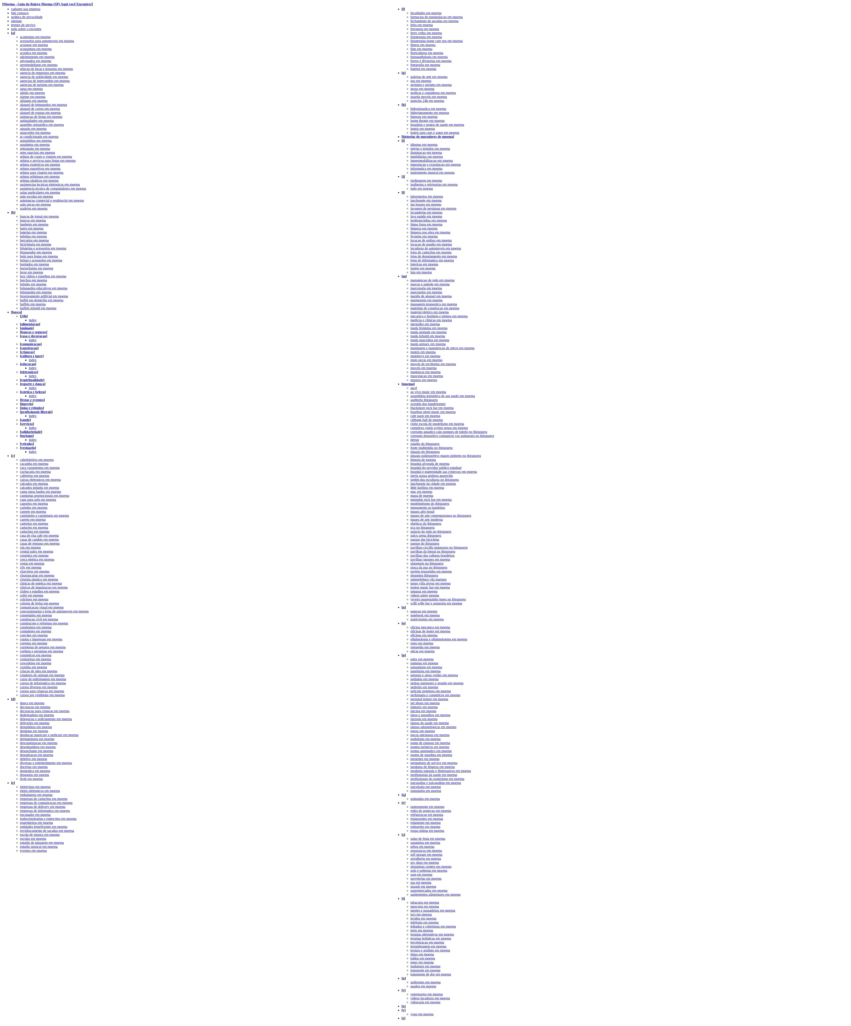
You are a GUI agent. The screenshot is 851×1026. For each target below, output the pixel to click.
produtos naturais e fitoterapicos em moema (440, 771)
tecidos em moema (423, 918)
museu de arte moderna (426, 519)
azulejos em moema (33, 208)
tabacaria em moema (424, 902)
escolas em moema (33, 839)
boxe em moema (31, 272)
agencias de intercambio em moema (45, 81)
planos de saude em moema (429, 723)
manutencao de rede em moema (432, 280)
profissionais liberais (36, 412)
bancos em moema (33, 220)
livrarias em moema (424, 236)
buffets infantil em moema (38, 308)
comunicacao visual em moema (42, 607)
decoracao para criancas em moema (44, 711)
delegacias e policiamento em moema (46, 719)
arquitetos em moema (35, 144)
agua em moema (31, 89)
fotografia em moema (425, 65)
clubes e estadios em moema (39, 591)
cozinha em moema (33, 667)
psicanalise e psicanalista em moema (435, 783)
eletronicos (29, 372)
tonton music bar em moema (430, 587)
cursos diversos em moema (38, 687)
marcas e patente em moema (430, 284)
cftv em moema (30, 567)
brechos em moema (33, 280)
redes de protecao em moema (430, 811)
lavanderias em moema (426, 212)
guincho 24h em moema (427, 101)
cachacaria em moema (35, 472)
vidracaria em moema (425, 1002)
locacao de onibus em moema (431, 240)
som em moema (421, 874)
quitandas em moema (425, 799)
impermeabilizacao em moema (431, 160)
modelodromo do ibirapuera (429, 503)
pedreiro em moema (424, 687)
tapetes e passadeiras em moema (432, 910)
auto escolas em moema (36, 196)
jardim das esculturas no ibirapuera (434, 480)
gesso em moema (422, 89)
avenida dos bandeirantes (427, 404)
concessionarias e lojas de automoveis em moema (54, 611)
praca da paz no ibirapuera (428, 567)
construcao (29, 348)
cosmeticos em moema (35, 655)
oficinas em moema (423, 635)
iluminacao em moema (426, 152)
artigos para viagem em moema (41, 172)
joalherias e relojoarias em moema (434, 184)
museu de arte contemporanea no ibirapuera (440, 515)
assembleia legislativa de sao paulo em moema (442, 396)
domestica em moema (35, 771)
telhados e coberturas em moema (433, 926)
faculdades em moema (425, 13)
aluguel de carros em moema (40, 109)
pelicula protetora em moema (430, 691)
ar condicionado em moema (39, 136)
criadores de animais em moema (42, 675)
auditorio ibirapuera (424, 400)
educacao (28, 364)
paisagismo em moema (426, 667)
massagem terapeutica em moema (433, 304)
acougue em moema (34, 45)
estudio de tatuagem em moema (42, 843)
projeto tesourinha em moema (431, 571)
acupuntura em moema (36, 49)
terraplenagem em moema (428, 946)
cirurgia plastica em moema (39, 579)
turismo (27, 436)
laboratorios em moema (426, 196)
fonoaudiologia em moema (429, 57)
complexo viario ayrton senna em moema (439, 428)
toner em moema (422, 962)
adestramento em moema (37, 57)
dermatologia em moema (37, 739)
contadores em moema (35, 631)
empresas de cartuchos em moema (43, 799)
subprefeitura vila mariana (428, 579)
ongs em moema (421, 643)
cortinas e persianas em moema (41, 651)
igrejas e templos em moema (430, 148)
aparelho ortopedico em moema (42, 125)
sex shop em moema (424, 862)
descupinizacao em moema (38, 743)
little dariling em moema (427, 488)
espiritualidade (32, 380)
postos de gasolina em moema (431, 755)
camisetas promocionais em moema (44, 495)
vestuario (28, 448)
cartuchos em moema (34, 531)
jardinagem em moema (426, 180)
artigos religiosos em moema (40, 176)
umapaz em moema (423, 591)
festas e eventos (32, 400)
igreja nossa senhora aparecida (431, 476)
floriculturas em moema (426, 53)
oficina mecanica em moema (430, 627)
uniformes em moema (425, 982)
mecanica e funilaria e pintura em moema (439, 316)
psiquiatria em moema (425, 791)
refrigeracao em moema (426, 815)
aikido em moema (32, 93)
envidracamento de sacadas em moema (47, 831)
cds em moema (30, 547)
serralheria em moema (425, 858)
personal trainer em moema (429, 699)
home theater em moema (427, 121)
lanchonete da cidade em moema (433, 484)
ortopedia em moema (425, 647)
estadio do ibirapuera (424, 444)
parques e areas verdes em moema (434, 675)
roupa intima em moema (427, 831)
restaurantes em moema (426, 819)
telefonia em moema (424, 922)
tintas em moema (422, 954)
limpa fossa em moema (426, 224)
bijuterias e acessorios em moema (43, 248)
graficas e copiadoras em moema (433, 93)
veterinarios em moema (426, 994)
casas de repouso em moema (40, 543)
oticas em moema (422, 651)
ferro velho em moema (426, 33)
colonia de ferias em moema (39, 603)
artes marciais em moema (37, 152)
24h (24, 316)
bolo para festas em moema (39, 256)
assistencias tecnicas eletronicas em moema (50, 184)
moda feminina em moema (428, 328)
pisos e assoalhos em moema (430, 715)
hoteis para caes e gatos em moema (434, 133)
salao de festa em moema (427, 839)
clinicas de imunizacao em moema (44, 587)
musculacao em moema (426, 376)
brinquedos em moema (36, 292)
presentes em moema (424, 759)
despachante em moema (36, 751)
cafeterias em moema (34, 476)
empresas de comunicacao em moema (46, 803)
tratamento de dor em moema (430, 974)
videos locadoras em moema (430, 998)
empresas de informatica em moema (45, 811)
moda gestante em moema (428, 332)
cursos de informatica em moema (43, 683)
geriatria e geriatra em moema (431, 85)
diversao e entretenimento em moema (46, 763)
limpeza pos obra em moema (430, 232)
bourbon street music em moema (433, 412)
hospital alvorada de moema (429, 464)
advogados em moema (35, 61)
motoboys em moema (425, 356)
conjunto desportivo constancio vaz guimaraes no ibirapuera (452, 436)
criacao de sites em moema (38, 671)
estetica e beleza (33, 392)
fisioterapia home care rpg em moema (436, 41)
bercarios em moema (34, 240)
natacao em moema (423, 611)
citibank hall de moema (426, 420)
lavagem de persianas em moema (433, 208)
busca (16, 312)
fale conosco (20, 13)
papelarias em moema (425, 671)
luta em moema (421, 272)
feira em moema (421, 25)
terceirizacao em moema (427, 942)
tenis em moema (421, 930)
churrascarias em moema (37, 575)
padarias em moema (424, 663)
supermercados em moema (428, 890)
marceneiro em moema (426, 292)
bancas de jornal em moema (39, 216)
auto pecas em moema (35, 204)
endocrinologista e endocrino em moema (48, 819)
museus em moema (423, 380)
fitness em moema (422, 45)
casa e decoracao (33, 336)
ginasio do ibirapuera (425, 452)
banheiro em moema (34, 224)
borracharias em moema (36, 268)
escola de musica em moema (40, 835)
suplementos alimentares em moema (435, 894)
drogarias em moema (34, 775)
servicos (27, 424)
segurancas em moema (426, 850)
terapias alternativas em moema (432, 934)
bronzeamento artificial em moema (44, 296)
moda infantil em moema (427, 336)
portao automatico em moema (431, 751)
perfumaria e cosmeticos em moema (435, 695)
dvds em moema (31, 779)
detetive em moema (33, 759)
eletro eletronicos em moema (40, 791)
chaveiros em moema (34, 571)
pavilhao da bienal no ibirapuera (432, 551)
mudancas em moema (425, 372)
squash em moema (423, 886)
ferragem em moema (424, 29)
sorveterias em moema (425, 878)
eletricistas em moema (35, 787)
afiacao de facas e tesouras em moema (46, 69)
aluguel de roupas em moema (40, 113)
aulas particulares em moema (40, 192)
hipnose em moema (423, 117)
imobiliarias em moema (426, 156)
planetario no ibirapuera (426, 563)
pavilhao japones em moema (430, 559)
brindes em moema (33, 284)
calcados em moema (34, 484)
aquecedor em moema (35, 133)
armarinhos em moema (36, 140)
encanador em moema (35, 815)
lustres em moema (422, 268)
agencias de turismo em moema (42, 85)
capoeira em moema (34, 503)
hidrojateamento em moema (429, 113)
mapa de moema (421, 495)
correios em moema (33, 643)
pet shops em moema (425, 703)
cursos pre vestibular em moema (42, 695)
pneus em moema (422, 731)
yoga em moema (421, 1014)
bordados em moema (34, 264)
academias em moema (35, 37)
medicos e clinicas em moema (431, 320)
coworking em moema (35, 663)
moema (408, 384)
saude (25, 420)
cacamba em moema (34, 464)
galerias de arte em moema (428, 77)
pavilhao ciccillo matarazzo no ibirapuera (439, 547)
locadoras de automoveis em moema (435, 248)
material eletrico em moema (429, 312)
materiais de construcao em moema (434, 308)
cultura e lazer (32, 356)
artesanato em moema (35, 148)
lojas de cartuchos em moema (430, 252)
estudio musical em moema (39, 846)
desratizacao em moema (36, 755)
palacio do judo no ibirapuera (430, 531)
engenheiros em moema (36, 823)
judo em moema (421, 188)
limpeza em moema (423, 228)
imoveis (26, 404)
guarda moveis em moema (428, 97)
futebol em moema (423, 69)
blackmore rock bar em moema (432, 408)
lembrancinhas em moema (428, 220)
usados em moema (423, 986)
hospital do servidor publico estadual (435, 468)
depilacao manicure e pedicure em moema (49, 735)
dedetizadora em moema (37, 715)
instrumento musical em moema (432, 172)
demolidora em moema (36, 727)
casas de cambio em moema (39, 539)
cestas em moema (32, 563)
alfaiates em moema (33, 101)
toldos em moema (422, 958)
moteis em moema (423, 352)
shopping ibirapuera (424, 575)
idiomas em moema (423, 144)
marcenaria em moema (426, 288)
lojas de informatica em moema (432, 260)
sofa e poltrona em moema (428, 870)
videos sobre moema (424, 595)
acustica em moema (33, 53)
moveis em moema (423, 368)
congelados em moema (36, 615)
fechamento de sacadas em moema (434, 21)
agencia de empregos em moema (42, 73)
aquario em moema (33, 129)
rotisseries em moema (425, 827)
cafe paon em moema (425, 416)
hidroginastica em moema (428, 109)
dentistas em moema (34, 731)
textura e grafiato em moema (430, 950)
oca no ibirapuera (422, 527)
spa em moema (420, 882)
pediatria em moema (424, 679)
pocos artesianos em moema (429, 735)
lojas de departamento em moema (433, 256)
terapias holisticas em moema (430, 938)
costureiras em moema (35, 659)
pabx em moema (421, 659)
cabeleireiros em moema (37, 460)
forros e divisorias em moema (430, 61)
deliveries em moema (34, 723)
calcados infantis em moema (39, 488)
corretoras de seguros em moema (43, 647)
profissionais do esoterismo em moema (437, 779)
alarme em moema (32, 97)
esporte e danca (32, 384)
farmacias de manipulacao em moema (436, 17)
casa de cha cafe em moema (39, 535)
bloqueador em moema (36, 252)
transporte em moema (425, 970)
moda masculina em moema (429, 340)
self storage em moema (426, 854)
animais (27, 328)
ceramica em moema (34, 555)
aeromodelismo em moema (38, 65)
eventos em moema (33, 850)
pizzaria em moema (423, 719)
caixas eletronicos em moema (40, 480)
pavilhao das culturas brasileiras (432, 555)
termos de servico (23, 25)
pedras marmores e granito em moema (436, 683)
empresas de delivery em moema (42, 807)
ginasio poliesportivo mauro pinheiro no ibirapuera (445, 456)
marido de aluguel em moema (431, 296)
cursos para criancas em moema (42, 691)
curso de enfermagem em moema (43, 679)
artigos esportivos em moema (40, 168)
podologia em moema (425, 739)
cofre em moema (31, 595)
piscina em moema (423, 711)
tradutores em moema (425, 966)
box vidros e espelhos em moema (43, 276)
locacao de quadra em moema (431, 244)
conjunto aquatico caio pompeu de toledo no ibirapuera (448, 432)
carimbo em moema (33, 507)
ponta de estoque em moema (430, 743)
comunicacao (31, 344)
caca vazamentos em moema (40, 468)
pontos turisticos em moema (429, 747)
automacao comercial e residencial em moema (52, 200)
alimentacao (30, 324)
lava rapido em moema (426, 216)
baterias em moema (33, 232)
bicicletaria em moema (35, 244)
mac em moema (421, 491)
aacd (413, 388)
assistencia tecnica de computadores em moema (53, 188)
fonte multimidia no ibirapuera (431, 448)
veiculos (27, 444)
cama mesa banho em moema (40, 491)
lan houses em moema (425, 204)
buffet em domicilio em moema (41, 300)
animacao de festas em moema (41, 117)
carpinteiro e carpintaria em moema (44, 515)
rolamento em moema (425, 823)
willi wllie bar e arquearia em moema (436, 603)
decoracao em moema (35, 707)
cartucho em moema (34, 527)
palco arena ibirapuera (425, 535)
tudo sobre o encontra (26, 29)
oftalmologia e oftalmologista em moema (438, 639)
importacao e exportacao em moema (435, 164)
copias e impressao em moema (41, 639)
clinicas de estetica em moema (41, 583)
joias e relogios (32, 408)
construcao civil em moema (39, 619)
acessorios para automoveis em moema (47, 41)
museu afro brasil (422, 511)
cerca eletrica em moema (37, 559)
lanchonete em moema (426, 200)
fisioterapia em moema (426, 37)
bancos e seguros (33, 332)
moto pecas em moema (426, 360)
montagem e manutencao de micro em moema (442, 348)
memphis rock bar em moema (431, 499)
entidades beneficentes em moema (43, 827)
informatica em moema (426, 168)
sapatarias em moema (425, 843)
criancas (27, 352)
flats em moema (421, 49)
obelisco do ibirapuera (425, 523)
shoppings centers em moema (430, 866)
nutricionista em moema (427, 619)
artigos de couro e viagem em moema (46, 156)
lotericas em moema (424, 264)
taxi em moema (421, 914)
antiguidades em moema (37, 121)
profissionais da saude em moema (433, 775)
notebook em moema (425, 615)
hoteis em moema (422, 129)
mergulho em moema (425, 324)
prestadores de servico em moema (433, 763)
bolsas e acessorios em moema (41, 260)
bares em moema (31, 228)
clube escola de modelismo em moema (437, 424)
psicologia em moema (425, 787)
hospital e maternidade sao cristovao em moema (443, 472)
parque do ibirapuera (424, 543)
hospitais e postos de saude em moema (437, 125)
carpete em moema (33, 511)
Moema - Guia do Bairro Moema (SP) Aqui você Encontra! (47, 4)
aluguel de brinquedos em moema (43, 105)
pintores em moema (424, 707)
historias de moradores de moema (428, 136)
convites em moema (34, 635)
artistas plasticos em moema (39, 180)
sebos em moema (422, 846)
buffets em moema (33, 304)
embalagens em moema (36, 795)
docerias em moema (34, 767)
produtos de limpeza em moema (432, 767)
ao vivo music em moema (428, 392)
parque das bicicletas (424, 539)
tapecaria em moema (424, 906)
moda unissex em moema (428, 344)
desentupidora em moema (38, 747)
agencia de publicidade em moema (44, 77)
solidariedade (31, 432)
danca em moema (32, 703)
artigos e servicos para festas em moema (48, 160)
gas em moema (420, 81)
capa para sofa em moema (38, 499)
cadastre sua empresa (25, 9)
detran (414, 440)
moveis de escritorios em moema (433, 364)
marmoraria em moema (426, 300)
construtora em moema (36, 627)
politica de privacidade (27, 17)
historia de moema (423, 460)
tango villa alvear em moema (430, 583)
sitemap (16, 21)
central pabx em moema (36, 551)
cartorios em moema (34, 523)
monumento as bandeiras (427, 507)
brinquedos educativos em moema (43, 288)
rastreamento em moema (427, 807)
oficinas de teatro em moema (430, 631)
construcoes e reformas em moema (44, 623)
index (33, 320)
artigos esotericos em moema (40, 164)
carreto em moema (33, 519)
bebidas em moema (33, 236)
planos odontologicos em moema (433, 727)
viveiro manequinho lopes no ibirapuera (438, 599)
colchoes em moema (34, 599)
